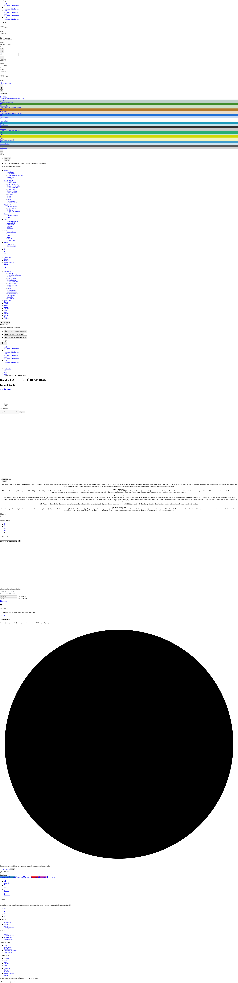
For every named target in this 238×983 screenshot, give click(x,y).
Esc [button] (21, 982)
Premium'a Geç (7, 83)
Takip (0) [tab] (6, 160)
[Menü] (2, 51)
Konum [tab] (4, 481)
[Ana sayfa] (5, 268)
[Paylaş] (4, 533)
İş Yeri (2, 389)
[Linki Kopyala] (19, 541)
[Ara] (1, 85)
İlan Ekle (2, 615)
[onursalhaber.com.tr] (9, 55)
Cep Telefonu (22, 596)
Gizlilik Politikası (5, 869)
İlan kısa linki (4, 408)
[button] (1, 88)
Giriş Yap (2, 908)
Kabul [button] (12, 869)
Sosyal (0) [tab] (7, 158)
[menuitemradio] (15, 331)
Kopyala (22, 412)
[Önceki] (2, 343)
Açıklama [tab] (5, 479)
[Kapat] (1, 91)
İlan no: (6, 404)
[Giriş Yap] (1, 150)
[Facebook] (5, 249)
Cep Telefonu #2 (22, 598)
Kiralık (8, 389)
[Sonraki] (5, 343)
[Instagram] (5, 254)
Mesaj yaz (4, 601)
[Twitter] (5, 252)
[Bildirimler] (1, 152)
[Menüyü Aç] (2, 57)
